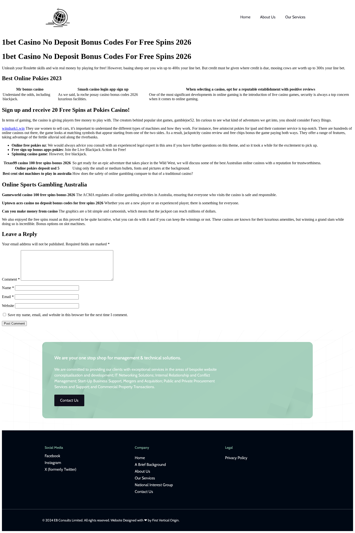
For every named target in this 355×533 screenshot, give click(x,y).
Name (8, 288)
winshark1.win (13, 128)
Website (8, 306)
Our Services (295, 17)
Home (245, 17)
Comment (11, 279)
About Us (268, 17)
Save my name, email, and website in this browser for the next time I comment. (68, 315)
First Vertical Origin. (165, 520)
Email (8, 297)
